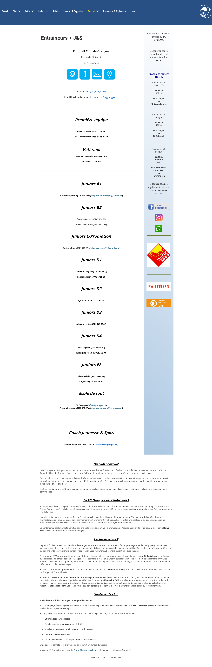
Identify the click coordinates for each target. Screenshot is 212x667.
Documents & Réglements (114, 11)
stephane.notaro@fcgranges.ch (106, 195)
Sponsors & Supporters (73, 11)
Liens (133, 11)
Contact (91, 11)
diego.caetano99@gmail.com (105, 248)
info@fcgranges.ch (97, 405)
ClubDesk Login (115, 657)
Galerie (56, 11)
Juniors (41, 11)
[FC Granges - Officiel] (158, 231)
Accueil (5, 11)
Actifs (27, 11)
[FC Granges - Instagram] (159, 221)
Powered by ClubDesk (98, 657)
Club (15, 11)
